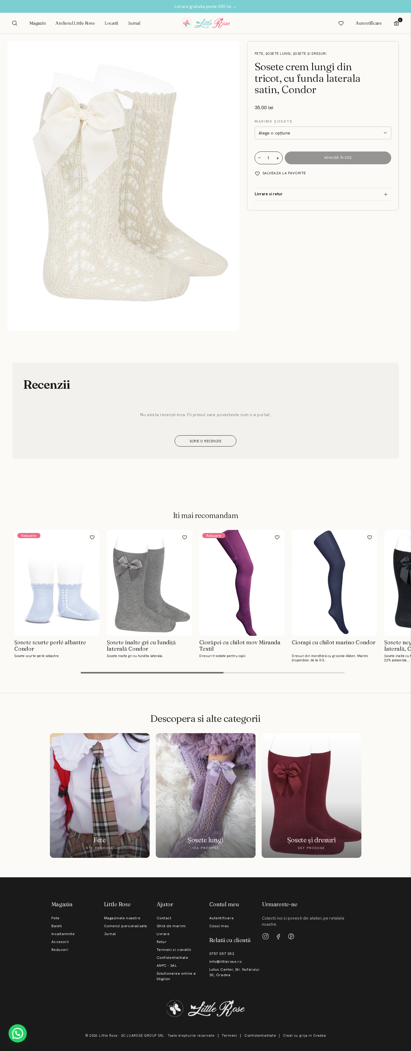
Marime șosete (274, 121)
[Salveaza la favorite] (92, 537)
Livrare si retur (269, 194)
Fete (55, 918)
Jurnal (134, 23)
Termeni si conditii (174, 949)
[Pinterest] (291, 936)
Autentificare (369, 23)
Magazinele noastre (122, 918)
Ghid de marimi (171, 926)
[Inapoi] (5, 590)
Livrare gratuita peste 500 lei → (206, 6)
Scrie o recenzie (205, 441)
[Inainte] (405, 590)
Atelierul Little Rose (75, 23)
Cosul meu (219, 926)
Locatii (111, 23)
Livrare (163, 933)
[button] (18, 1033)
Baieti (56, 926)
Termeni (229, 1035)
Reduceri (59, 949)
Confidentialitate (172, 957)
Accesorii (60, 941)
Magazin (37, 23)
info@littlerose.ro (225, 961)
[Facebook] (278, 936)
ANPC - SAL (167, 965)
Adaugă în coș (338, 158)
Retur (162, 941)
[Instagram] (265, 936)
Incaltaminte (63, 933)
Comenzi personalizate (126, 926)
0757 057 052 (222, 953)
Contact (164, 918)
